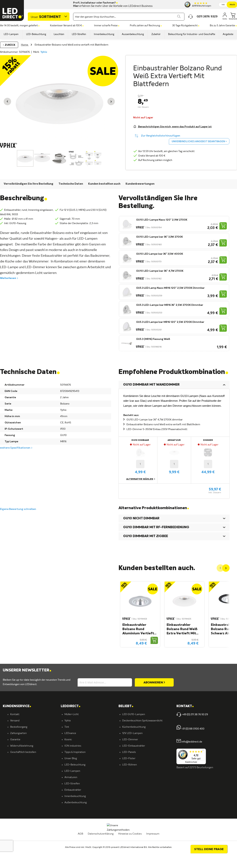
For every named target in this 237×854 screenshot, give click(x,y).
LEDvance (70, 733)
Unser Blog (70, 758)
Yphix (43, 52)
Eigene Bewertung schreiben (18, 509)
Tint (66, 727)
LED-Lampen (72, 771)
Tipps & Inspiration (75, 752)
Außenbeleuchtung (75, 802)
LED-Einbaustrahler (133, 746)
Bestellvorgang (18, 727)
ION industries (72, 746)
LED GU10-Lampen (133, 714)
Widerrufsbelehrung (21, 746)
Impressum (152, 834)
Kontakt (14, 714)
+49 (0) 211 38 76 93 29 (195, 714)
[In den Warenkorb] (223, 225)
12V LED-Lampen (132, 733)
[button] (7, 101)
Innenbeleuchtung (75, 796)
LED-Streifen (72, 783)
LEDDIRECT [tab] (70, 706)
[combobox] (128, 17)
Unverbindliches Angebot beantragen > (199, 141)
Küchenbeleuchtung (134, 727)
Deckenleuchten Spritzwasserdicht (142, 720)
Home (25, 45)
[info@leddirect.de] (178, 741)
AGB (80, 834)
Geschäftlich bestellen (23, 752)
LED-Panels (129, 752)
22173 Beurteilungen (201, 767)
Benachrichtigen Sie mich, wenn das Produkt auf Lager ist (175, 126)
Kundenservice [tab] (17, 706)
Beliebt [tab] (125, 706)
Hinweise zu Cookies (130, 834)
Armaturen (70, 777)
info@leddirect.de (191, 741)
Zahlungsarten (18, 733)
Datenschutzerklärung (101, 834)
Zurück (10, 45)
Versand (14, 720)
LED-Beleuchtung (74, 764)
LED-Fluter (128, 758)
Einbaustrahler (72, 790)
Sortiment (46, 17)
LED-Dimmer (130, 739)
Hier (76, 6)
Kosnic (68, 739)
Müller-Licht (71, 714)
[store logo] (12, 10)
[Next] (226, 568)
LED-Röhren (129, 764)
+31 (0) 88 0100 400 (192, 729)
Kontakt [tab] (185, 706)
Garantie (15, 739)
